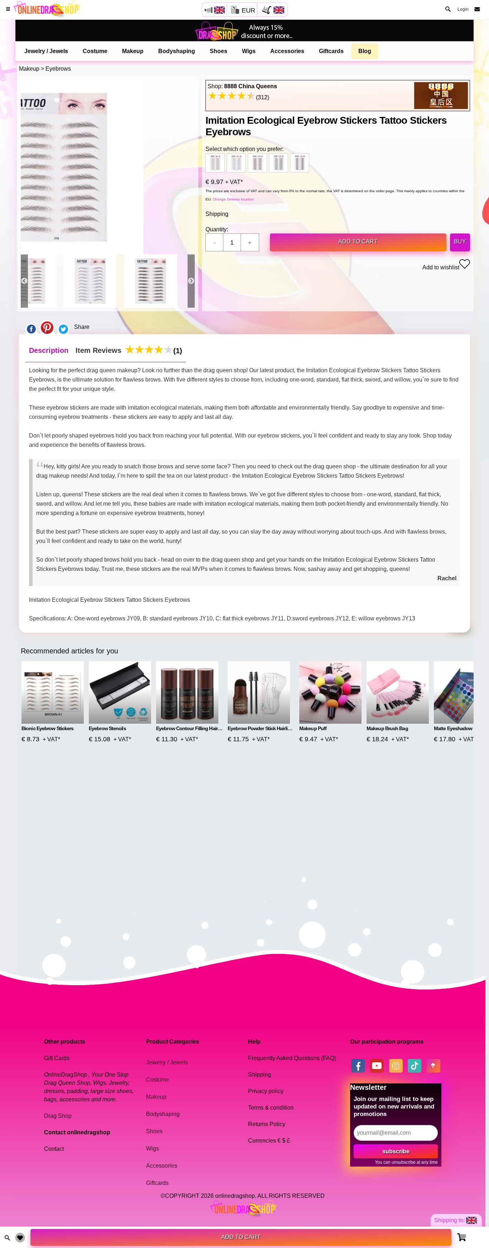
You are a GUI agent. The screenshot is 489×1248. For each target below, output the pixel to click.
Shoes (218, 51)
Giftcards (331, 51)
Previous (24, 281)
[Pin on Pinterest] (47, 327)
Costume (95, 51)
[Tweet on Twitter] (63, 327)
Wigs (249, 51)
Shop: (242, 86)
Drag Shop (58, 1116)
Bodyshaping (176, 51)
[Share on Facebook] (31, 327)
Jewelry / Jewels (46, 51)
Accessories (287, 51)
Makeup (133, 51)
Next (191, 281)
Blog (364, 51)
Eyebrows (58, 69)
